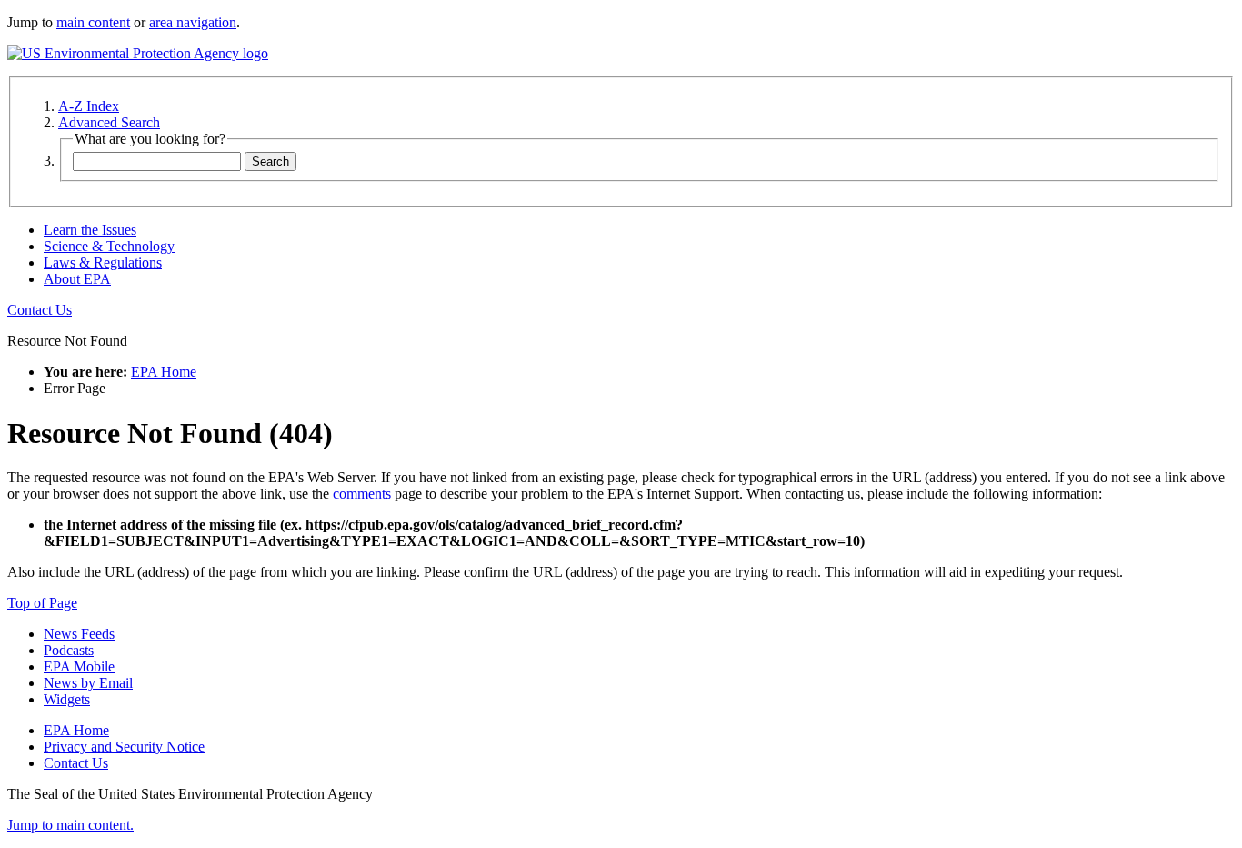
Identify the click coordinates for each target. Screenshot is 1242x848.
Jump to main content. (70, 825)
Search (270, 161)
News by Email (88, 683)
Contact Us (39, 310)
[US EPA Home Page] (137, 53)
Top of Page (42, 603)
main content (93, 22)
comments (362, 493)
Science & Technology (109, 246)
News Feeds (79, 633)
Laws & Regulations (103, 262)
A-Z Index (88, 106)
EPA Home (163, 371)
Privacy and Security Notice (124, 746)
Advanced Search (109, 122)
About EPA (77, 279)
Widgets (67, 699)
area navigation (192, 22)
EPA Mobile (79, 666)
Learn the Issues (90, 229)
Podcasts (69, 650)
